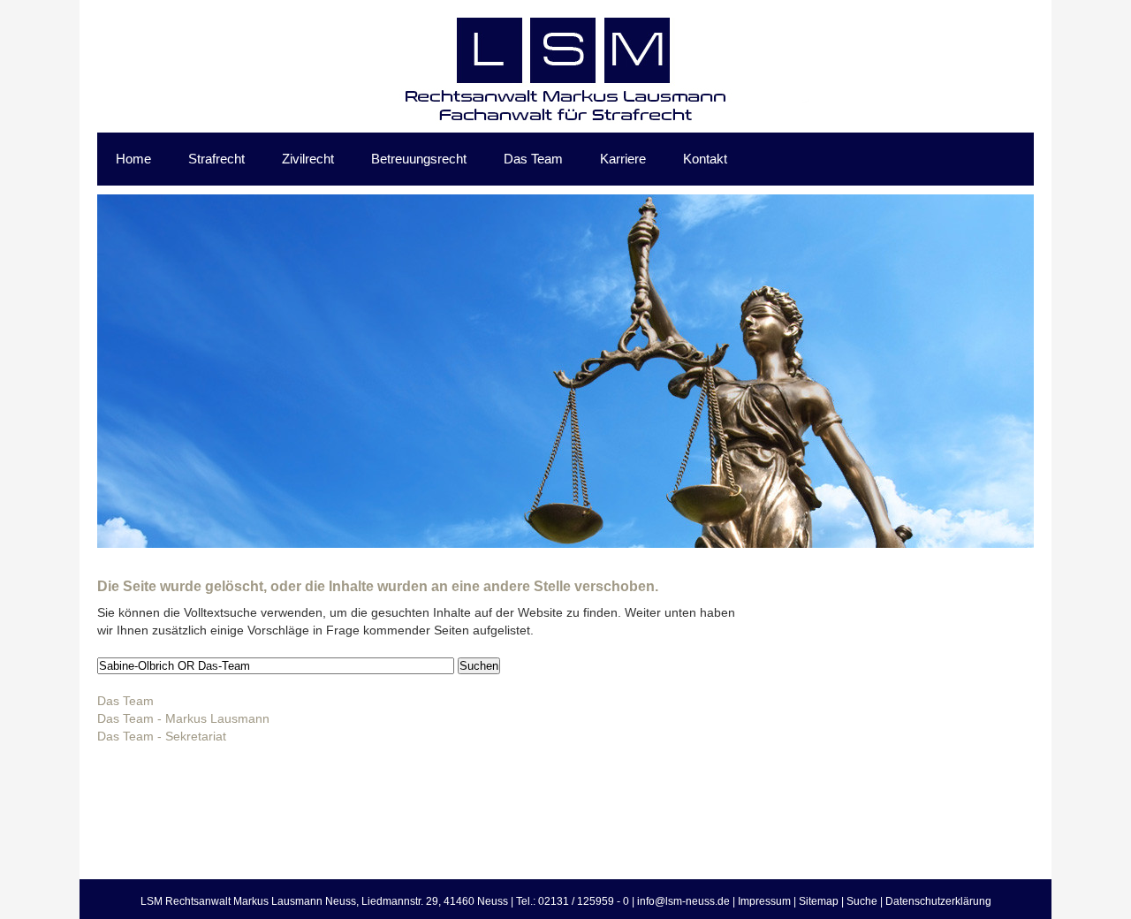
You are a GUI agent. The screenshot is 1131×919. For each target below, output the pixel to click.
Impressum (764, 901)
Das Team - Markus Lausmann (183, 718)
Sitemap (819, 901)
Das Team (125, 701)
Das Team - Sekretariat (161, 736)
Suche (861, 901)
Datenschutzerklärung (938, 901)
